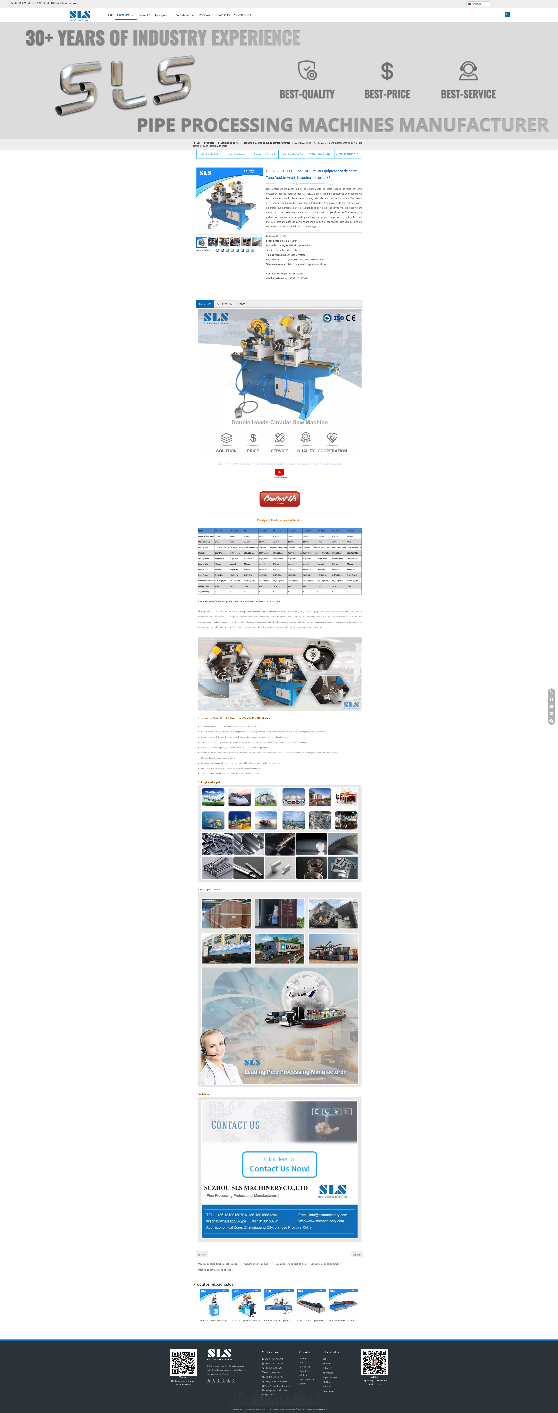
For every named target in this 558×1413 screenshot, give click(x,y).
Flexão (303, 1358)
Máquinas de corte (237, 154)
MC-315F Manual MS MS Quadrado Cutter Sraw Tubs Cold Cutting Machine (214, 1320)
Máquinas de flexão (210, 154)
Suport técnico (330, 1377)
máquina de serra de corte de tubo (214, 1270)
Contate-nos (328, 1391)
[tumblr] (218, 1381)
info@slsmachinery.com (67, 3)
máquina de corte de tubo (256, 1264)
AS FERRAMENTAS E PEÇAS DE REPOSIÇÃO (348, 154)
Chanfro (304, 1371)
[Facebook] (213, 1381)
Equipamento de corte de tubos (325, 1264)
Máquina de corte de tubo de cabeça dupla (218, 1264)
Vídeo (241, 303)
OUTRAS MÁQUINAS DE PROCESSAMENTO (320, 154)
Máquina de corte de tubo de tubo (289, 1264)
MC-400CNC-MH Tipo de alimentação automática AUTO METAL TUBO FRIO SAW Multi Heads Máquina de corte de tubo (343, 1320)
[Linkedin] (208, 1381)
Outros (303, 1375)
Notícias (327, 1387)
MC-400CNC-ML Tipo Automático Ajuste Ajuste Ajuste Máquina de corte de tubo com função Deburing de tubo (311, 1320)
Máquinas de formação (265, 154)
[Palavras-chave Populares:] (507, 14)
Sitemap (300, 1409)
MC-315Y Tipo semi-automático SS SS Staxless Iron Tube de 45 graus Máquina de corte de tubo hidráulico (246, 1320)
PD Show (327, 1382)
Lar (324, 1359)
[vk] (223, 1381)
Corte (303, 1363)
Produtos (327, 1363)
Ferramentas (224, 303)
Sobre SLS (327, 1368)
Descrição (205, 303)
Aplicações (328, 1373)
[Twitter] (233, 1381)
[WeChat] (228, 1381)
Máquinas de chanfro (293, 154)
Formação (305, 1367)
